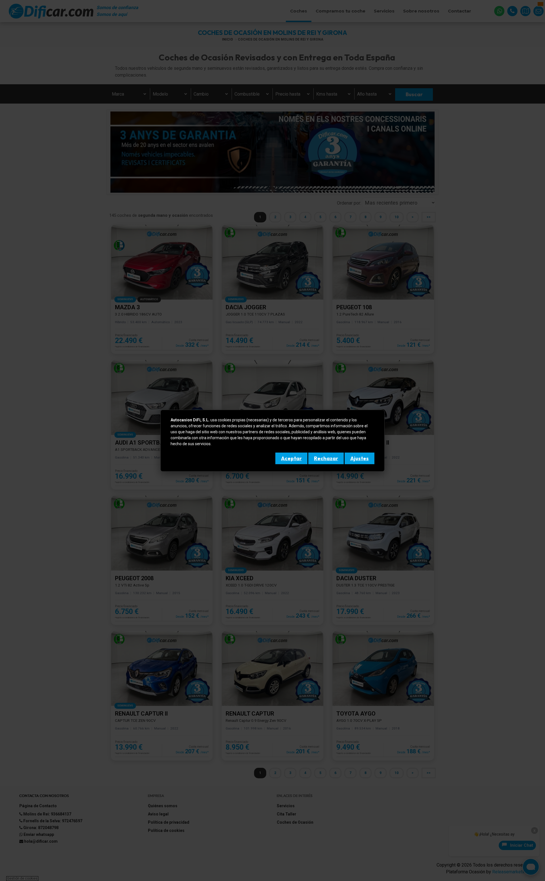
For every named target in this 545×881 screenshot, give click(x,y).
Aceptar (291, 458)
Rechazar (326, 458)
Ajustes (359, 458)
